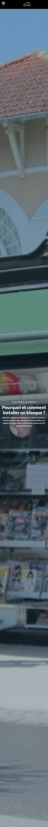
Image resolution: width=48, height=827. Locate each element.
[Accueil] (27, 4)
